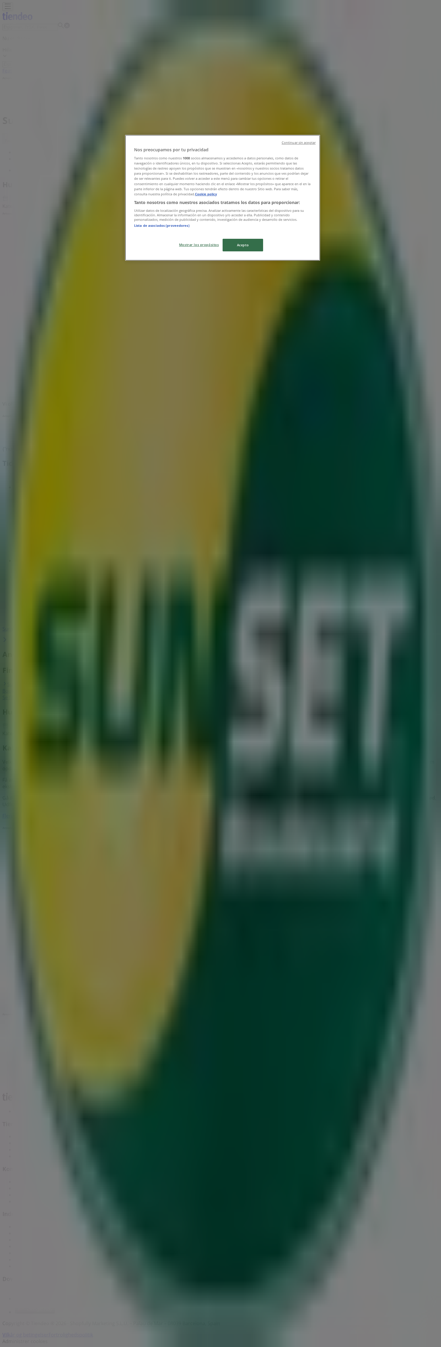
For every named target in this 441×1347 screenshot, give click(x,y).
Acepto (243, 245)
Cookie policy (206, 194)
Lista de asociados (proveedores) (162, 225)
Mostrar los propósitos (199, 244)
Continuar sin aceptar (299, 143)
